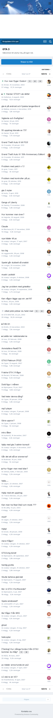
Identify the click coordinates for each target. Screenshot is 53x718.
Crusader (7, 145)
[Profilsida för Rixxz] (49, 300)
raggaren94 (8, 253)
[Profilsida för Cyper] (49, 422)
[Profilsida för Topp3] (49, 470)
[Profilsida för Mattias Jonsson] (49, 107)
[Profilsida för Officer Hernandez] (49, 590)
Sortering (46, 69)
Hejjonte (7, 217)
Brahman (7, 459)
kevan (6, 532)
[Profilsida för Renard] (49, 373)
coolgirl (6, 265)
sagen (6, 484)
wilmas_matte (9, 472)
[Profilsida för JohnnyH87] (49, 602)
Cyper (6, 363)
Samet (6, 121)
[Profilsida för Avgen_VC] (49, 614)
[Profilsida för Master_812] (49, 288)
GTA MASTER (9, 315)
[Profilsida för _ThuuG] (49, 251)
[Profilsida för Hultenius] (49, 95)
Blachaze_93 (9, 229)
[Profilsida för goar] (49, 167)
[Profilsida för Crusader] (49, 143)
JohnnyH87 (8, 604)
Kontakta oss (26, 711)
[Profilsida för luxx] (49, 361)
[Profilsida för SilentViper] (49, 239)
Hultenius (7, 97)
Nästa (44, 74)
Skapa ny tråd (27, 62)
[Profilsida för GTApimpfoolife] (49, 626)
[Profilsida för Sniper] (49, 82)
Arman (6, 85)
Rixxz (6, 301)
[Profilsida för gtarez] (49, 191)
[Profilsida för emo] (49, 398)
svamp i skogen (10, 241)
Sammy (6, 205)
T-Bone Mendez (10, 496)
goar (5, 169)
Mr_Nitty (7, 508)
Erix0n (6, 327)
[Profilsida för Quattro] (49, 494)
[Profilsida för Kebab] (49, 410)
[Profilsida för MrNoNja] (49, 506)
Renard (6, 375)
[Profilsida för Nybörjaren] (49, 554)
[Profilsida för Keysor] (49, 203)
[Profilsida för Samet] (49, 119)
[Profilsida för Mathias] (49, 566)
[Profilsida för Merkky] (49, 131)
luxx (5, 339)
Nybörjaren (8, 387)
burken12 (7, 435)
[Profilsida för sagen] (49, 482)
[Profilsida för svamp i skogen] (49, 276)
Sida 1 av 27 (26, 74)
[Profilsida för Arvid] (49, 337)
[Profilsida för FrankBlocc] (49, 385)
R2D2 (6, 656)
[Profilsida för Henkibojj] (49, 215)
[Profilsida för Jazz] (49, 227)
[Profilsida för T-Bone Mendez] (49, 678)
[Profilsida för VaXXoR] (49, 325)
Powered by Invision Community (26, 714)
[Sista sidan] (50, 74)
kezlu (6, 193)
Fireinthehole (9, 680)
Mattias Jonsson (10, 109)
